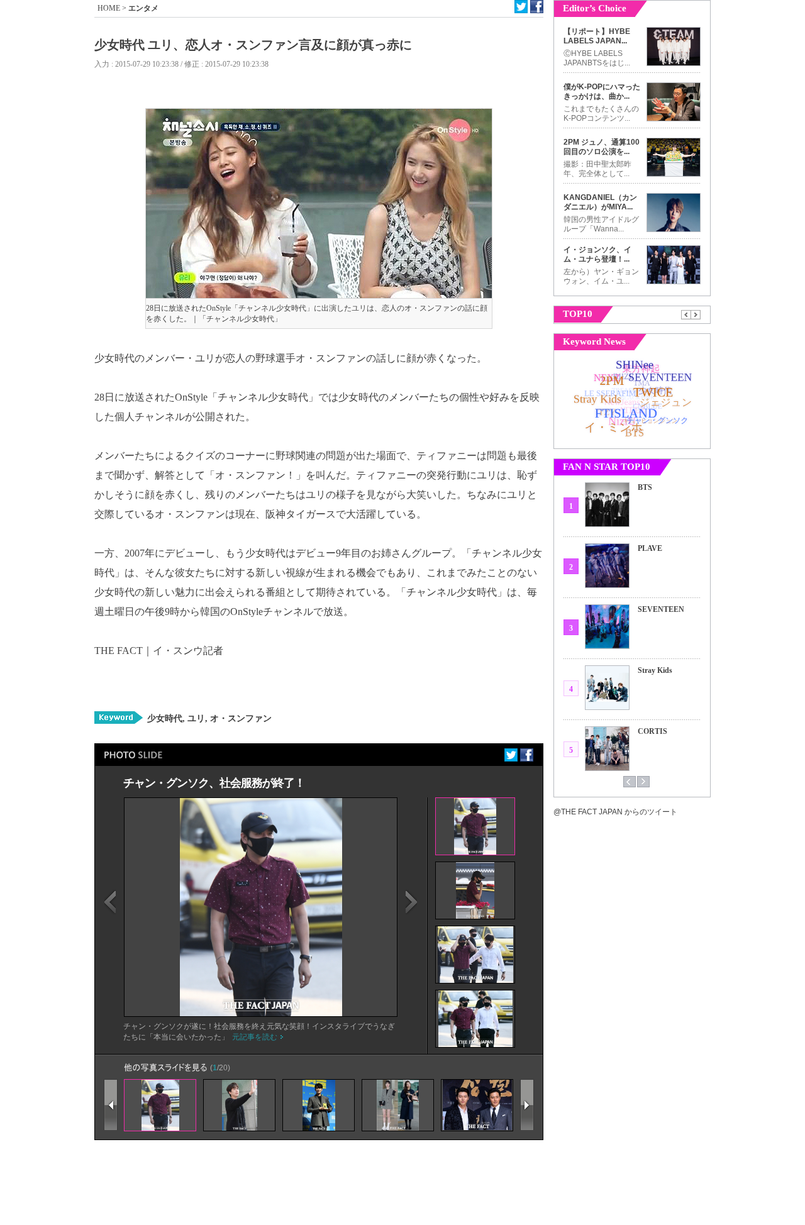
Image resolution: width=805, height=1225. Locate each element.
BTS (645, 487)
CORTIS (652, 731)
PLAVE (650, 548)
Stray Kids (655, 670)
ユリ (195, 718)
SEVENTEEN (661, 609)
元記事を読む (254, 1037)
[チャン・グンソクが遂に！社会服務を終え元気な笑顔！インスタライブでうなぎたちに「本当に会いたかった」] (261, 1013)
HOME (108, 8)
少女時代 (164, 718)
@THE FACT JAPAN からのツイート (615, 811)
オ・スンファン (240, 718)
